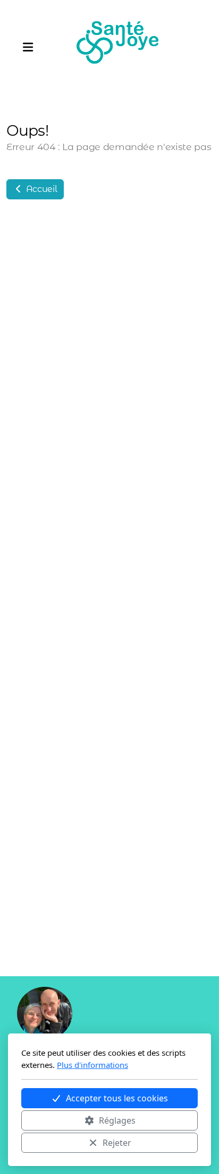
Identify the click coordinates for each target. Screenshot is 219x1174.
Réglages (117, 1120)
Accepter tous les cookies (117, 1098)
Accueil (40, 189)
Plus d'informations (92, 1064)
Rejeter (117, 1143)
